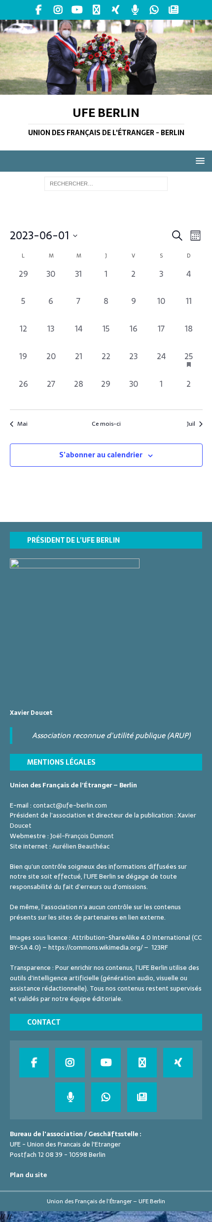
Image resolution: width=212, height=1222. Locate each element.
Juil (191, 424)
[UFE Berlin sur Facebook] (38, 10)
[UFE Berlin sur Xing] (115, 10)
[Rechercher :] (106, 183)
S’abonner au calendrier (100, 454)
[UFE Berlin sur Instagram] (58, 10)
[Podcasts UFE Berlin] (134, 10)
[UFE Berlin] (106, 88)
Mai (22, 424)
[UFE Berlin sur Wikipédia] (96, 10)
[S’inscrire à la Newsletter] (173, 10)
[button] (198, 160)
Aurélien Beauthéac (80, 846)
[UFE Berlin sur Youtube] (77, 10)
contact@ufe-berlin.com (70, 805)
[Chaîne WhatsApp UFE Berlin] (154, 10)
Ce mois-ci (106, 424)
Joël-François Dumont (82, 836)
